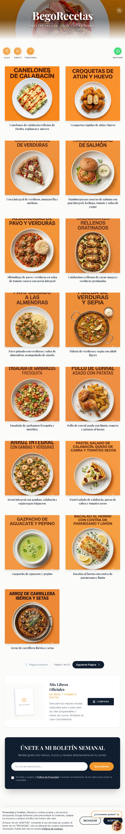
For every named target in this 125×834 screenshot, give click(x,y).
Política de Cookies (52, 828)
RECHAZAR (90, 820)
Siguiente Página (86, 664)
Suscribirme (101, 766)
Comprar (103, 701)
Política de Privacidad (48, 777)
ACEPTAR (113, 820)
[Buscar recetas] (119, 10)
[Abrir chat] (117, 826)
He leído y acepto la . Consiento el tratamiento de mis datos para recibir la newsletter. (64, 778)
